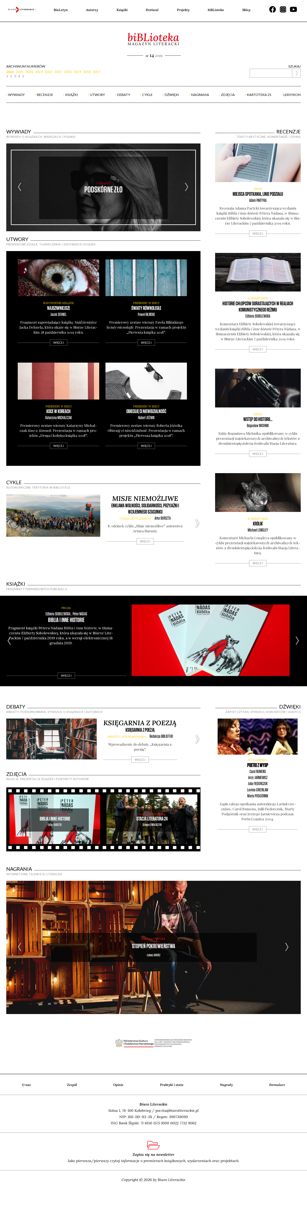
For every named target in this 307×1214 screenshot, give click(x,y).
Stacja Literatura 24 (152, 819)
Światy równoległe (146, 308)
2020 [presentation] (67, 72)
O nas (26, 1085)
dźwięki (172, 95)
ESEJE (258, 189)
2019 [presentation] (77, 72)
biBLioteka (216, 10)
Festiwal (152, 10)
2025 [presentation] (19, 72)
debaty (123, 95)
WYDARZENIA (257, 760)
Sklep (246, 10)
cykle (147, 95)
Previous (20, 187)
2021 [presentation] (58, 72)
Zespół (72, 1085)
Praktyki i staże (172, 1085)
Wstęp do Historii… (257, 419)
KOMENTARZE (258, 298)
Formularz (277, 1085)
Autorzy (92, 10)
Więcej (58, 342)
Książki (122, 10)
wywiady (16, 95)
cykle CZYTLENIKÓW (135, 518)
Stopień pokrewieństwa (153, 946)
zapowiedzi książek (58, 303)
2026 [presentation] (10, 72)
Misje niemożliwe (145, 498)
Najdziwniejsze (58, 308)
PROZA (66, 608)
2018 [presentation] (87, 72)
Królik (258, 524)
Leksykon (292, 95)
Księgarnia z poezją (139, 723)
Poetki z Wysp (257, 765)
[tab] (11, 71)
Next (187, 187)
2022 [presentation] (48, 72)
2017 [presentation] (96, 72)
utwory (97, 95)
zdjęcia (228, 95)
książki (71, 95)
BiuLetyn (61, 10)
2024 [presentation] (29, 72)
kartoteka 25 (259, 95)
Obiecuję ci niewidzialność (146, 411)
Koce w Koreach (58, 411)
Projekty (183, 10)
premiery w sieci (146, 303)
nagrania (200, 95)
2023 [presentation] (39, 72)
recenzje (45, 95)
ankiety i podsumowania (126, 737)
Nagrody (226, 1085)
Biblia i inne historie (66, 620)
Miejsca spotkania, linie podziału (258, 194)
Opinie (118, 1085)
